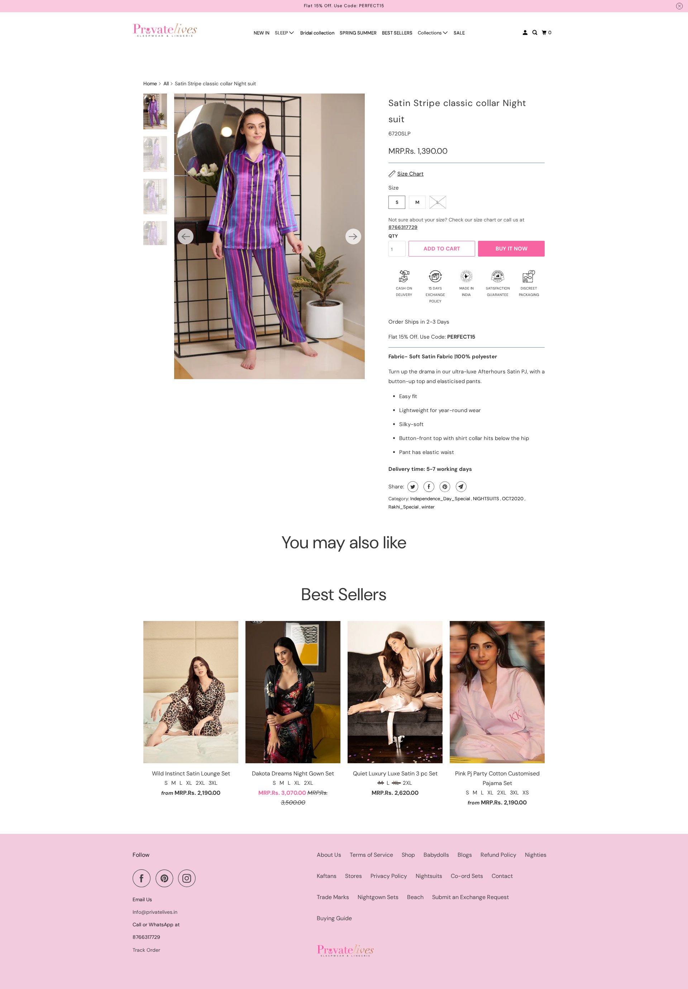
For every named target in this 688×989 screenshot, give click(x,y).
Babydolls (436, 855)
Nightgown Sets (378, 897)
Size (393, 187)
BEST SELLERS (397, 33)
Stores (353, 876)
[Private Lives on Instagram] (189, 878)
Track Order (146, 950)
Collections (430, 33)
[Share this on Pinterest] (444, 486)
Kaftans (326, 876)
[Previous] (186, 236)
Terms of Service (371, 855)
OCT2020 (513, 499)
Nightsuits (429, 876)
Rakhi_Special (404, 507)
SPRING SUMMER (358, 33)
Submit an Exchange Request (470, 897)
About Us (329, 855)
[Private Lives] (165, 30)
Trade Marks (333, 897)
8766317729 (402, 227)
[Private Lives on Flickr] (203, 878)
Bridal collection (317, 33)
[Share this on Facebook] (428, 486)
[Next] (353, 236)
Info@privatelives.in (155, 912)
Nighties (535, 855)
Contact (502, 876)
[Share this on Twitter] (412, 486)
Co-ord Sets (467, 876)
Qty (393, 236)
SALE (459, 33)
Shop (408, 855)
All (166, 83)
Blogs (465, 855)
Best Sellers (344, 594)
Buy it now (511, 248)
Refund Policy (498, 855)
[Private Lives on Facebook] (143, 878)
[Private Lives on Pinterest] (166, 878)
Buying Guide (334, 918)
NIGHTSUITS (486, 499)
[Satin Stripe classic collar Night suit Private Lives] (269, 236)
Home (150, 83)
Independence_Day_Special (440, 499)
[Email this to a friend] (460, 486)
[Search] (535, 33)
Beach (415, 897)
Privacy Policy (389, 876)
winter (428, 507)
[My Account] (525, 33)
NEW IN (261, 33)
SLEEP (282, 33)
